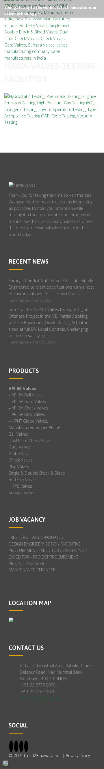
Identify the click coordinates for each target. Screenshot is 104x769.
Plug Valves (19, 466)
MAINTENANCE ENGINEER (32, 570)
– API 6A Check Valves (28, 408)
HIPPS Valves (20, 486)
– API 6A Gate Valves (27, 401)
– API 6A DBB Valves (27, 414)
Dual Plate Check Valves (31, 440)
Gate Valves (19, 447)
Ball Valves (18, 434)
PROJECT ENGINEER (26, 563)
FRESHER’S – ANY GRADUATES (36, 537)
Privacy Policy (78, 755)
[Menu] (99, 29)
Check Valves (21, 460)
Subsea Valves (22, 492)
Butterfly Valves (23, 479)
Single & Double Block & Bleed (37, 473)
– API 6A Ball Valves (26, 395)
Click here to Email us (40, 698)
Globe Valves (21, 453)
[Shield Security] (5, 763)
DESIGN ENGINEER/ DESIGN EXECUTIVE (45, 544)
